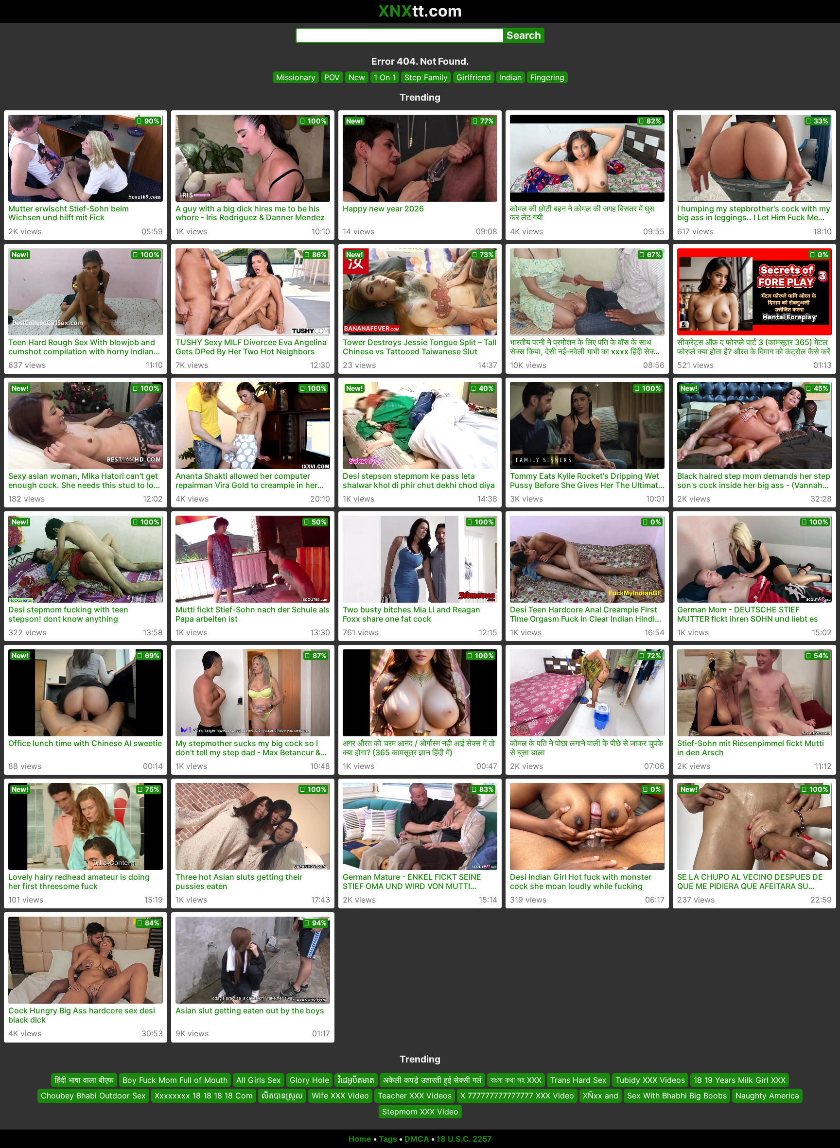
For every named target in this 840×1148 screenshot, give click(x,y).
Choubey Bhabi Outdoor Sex (93, 1096)
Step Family (426, 77)
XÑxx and (600, 1096)
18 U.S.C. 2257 (464, 1138)
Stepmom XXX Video (420, 1111)
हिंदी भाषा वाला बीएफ (84, 1080)
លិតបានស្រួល (282, 1096)
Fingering (547, 77)
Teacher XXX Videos (415, 1096)
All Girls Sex (258, 1080)
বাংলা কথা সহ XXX (516, 1080)
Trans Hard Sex (578, 1080)
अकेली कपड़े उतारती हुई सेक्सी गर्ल (432, 1080)
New (357, 77)
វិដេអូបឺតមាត (356, 1080)
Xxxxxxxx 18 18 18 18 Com (204, 1096)
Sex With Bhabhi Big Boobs (677, 1096)
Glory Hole (309, 1080)
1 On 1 (385, 77)
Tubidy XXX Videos (650, 1080)
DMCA (416, 1138)
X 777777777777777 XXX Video (517, 1096)
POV (332, 77)
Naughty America (767, 1096)
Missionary (295, 77)
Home (360, 1138)
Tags (388, 1138)
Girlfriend (473, 77)
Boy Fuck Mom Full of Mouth (175, 1080)
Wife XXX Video (340, 1096)
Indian (511, 77)
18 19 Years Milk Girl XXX (740, 1080)
